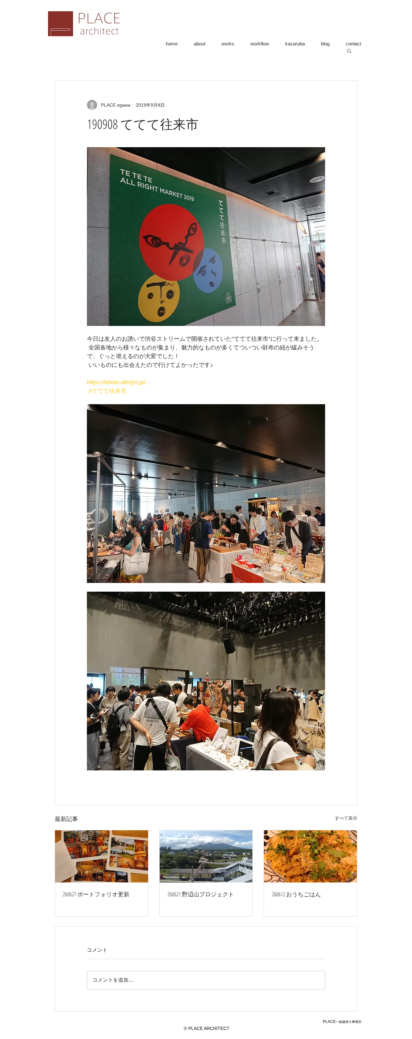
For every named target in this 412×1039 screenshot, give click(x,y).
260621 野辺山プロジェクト (200, 894)
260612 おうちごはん (296, 894)
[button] (349, 50)
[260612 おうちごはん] (310, 856)
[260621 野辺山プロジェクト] (206, 856)
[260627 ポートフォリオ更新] (101, 856)
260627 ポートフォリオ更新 (96, 894)
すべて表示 (346, 818)
